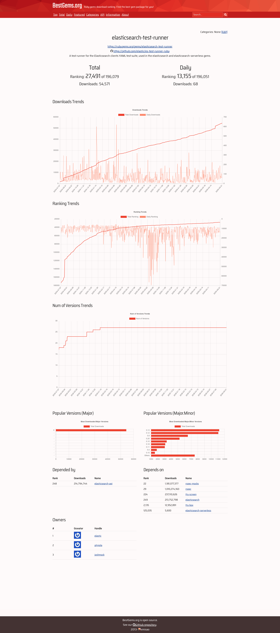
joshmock (99, 555)
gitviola (98, 545)
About (125, 14)
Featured (79, 14)
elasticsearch (192, 500)
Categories (92, 14)
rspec (188, 489)
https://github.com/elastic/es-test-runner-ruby (141, 51)
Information (113, 14)
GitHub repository (145, 624)
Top (55, 14)
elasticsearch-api (103, 484)
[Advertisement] (140, 589)
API (102, 14)
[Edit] (224, 32)
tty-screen (191, 494)
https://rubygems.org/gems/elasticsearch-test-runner (140, 46)
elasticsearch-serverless (198, 510)
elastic (97, 536)
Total (62, 14)
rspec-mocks (192, 484)
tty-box (189, 505)
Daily (69, 14)
